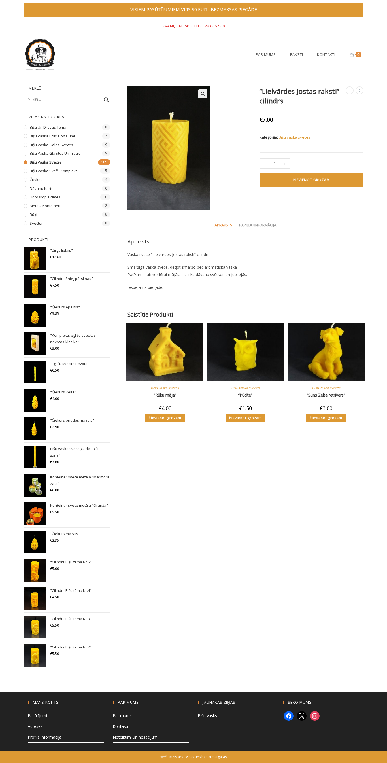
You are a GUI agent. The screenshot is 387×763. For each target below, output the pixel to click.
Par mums (122, 715)
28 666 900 (215, 26)
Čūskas (36, 179)
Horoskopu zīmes (45, 197)
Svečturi (37, 223)
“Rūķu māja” (165, 395)
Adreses (35, 726)
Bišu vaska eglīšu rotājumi (52, 136)
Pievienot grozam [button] (165, 418)
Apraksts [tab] (223, 225)
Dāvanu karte (42, 188)
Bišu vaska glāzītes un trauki (55, 153)
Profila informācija (44, 737)
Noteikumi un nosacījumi (135, 737)
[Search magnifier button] (106, 100)
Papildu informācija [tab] (257, 225)
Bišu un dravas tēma (48, 127)
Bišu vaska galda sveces (51, 144)
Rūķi (33, 214)
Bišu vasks (207, 715)
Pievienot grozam (311, 179)
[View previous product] (350, 90)
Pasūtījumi (37, 715)
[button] (202, 93)
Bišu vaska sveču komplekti (54, 170)
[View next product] (359, 90)
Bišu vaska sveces (294, 137)
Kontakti (120, 726)
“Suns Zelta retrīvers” (326, 395)
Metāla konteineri (45, 205)
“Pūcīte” (245, 395)
